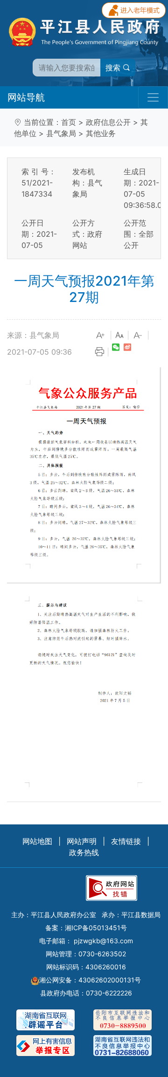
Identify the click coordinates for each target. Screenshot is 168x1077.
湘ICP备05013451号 (96, 928)
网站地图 (37, 841)
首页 (68, 122)
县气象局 (61, 133)
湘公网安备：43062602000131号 (90, 980)
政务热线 (84, 852)
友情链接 (126, 841)
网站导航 (26, 97)
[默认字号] (119, 335)
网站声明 (82, 841)
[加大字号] (101, 335)
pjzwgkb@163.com (103, 941)
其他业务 (101, 133)
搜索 (114, 67)
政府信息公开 (108, 122)
